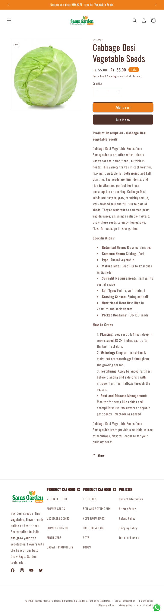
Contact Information (131, 499)
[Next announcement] (155, 4)
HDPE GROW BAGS (94, 518)
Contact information (125, 600)
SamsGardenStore (44, 600)
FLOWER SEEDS (56, 508)
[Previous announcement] (8, 4)
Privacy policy (125, 605)
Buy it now (123, 119)
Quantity (97, 83)
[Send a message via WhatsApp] (157, 608)
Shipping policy (106, 605)
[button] (9, 20)
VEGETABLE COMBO (58, 518)
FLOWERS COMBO (57, 528)
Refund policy (146, 600)
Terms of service (144, 605)
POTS (86, 537)
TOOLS (87, 547)
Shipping (111, 76)
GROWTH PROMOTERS (60, 547)
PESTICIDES (90, 499)
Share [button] (101, 455)
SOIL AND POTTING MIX (96, 508)
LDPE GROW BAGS (93, 528)
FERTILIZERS (54, 537)
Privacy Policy (127, 508)
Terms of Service (129, 537)
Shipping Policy (128, 528)
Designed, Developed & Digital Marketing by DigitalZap (82, 600)
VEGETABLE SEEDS (58, 499)
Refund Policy (127, 518)
